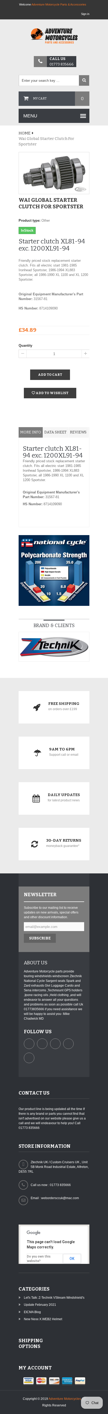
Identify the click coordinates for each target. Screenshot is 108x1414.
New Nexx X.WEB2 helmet (43, 1319)
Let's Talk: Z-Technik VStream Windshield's (54, 1297)
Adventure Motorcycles (64, 1399)
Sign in (85, 13)
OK (71, 1259)
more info (30, 432)
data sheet (55, 432)
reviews (78, 432)
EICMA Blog (32, 1312)
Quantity (25, 345)
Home (24, 133)
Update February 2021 (40, 1305)
